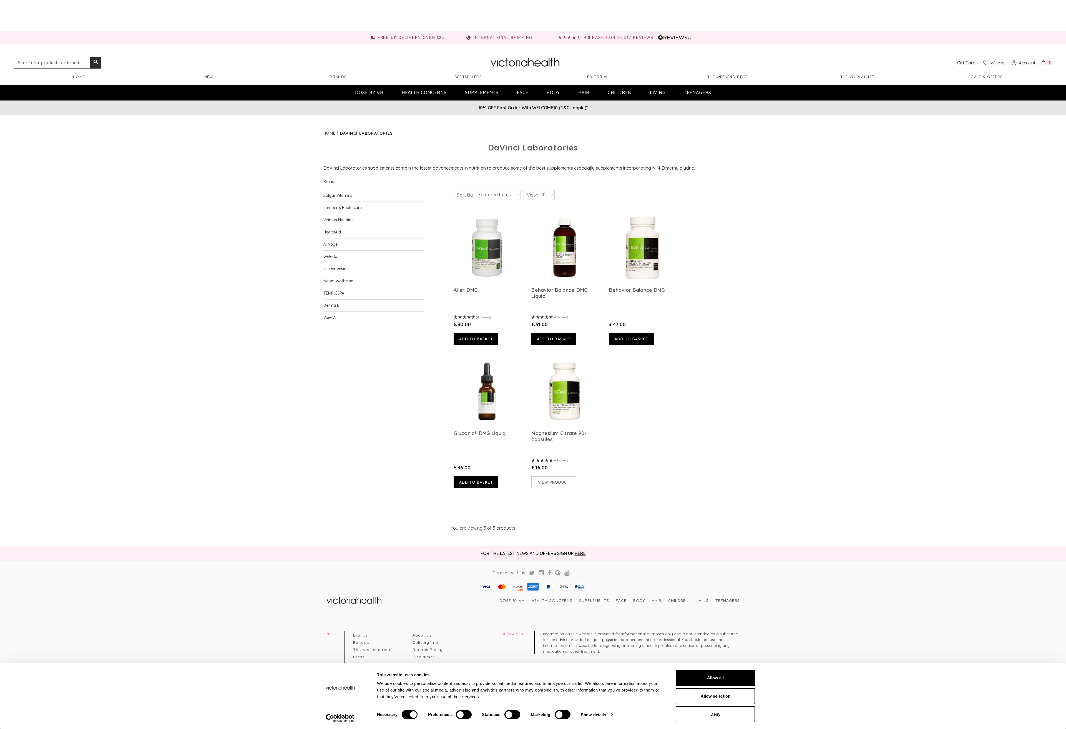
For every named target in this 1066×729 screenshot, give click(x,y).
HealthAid (332, 232)
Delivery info (425, 642)
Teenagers (697, 92)
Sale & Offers (987, 76)
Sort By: (465, 195)
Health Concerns (424, 92)
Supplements (482, 92)
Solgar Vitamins (337, 195)
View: (532, 195)
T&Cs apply (572, 107)
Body (553, 92)
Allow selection (715, 696)
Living (658, 92)
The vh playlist (857, 76)
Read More (487, 248)
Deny (715, 714)
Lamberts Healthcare (342, 207)
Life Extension (336, 268)
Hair (583, 92)
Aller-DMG (466, 290)
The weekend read (727, 76)
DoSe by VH (369, 92)
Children (620, 92)
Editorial (598, 76)
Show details (593, 714)
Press (358, 656)
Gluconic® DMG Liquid (480, 433)
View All (330, 317)
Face (522, 92)
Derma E (331, 305)
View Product (554, 482)
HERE (580, 553)
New (208, 76)
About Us (422, 635)
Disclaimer (423, 656)
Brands (338, 76)
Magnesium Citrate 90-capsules (558, 436)
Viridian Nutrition (338, 219)
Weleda (330, 256)
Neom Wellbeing (338, 280)
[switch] (464, 714)
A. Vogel (330, 244)
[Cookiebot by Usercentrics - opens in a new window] (340, 718)
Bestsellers (468, 76)
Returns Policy (428, 649)
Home (79, 76)
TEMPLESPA (333, 293)
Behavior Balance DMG (637, 290)
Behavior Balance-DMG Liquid (559, 293)
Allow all (715, 677)
